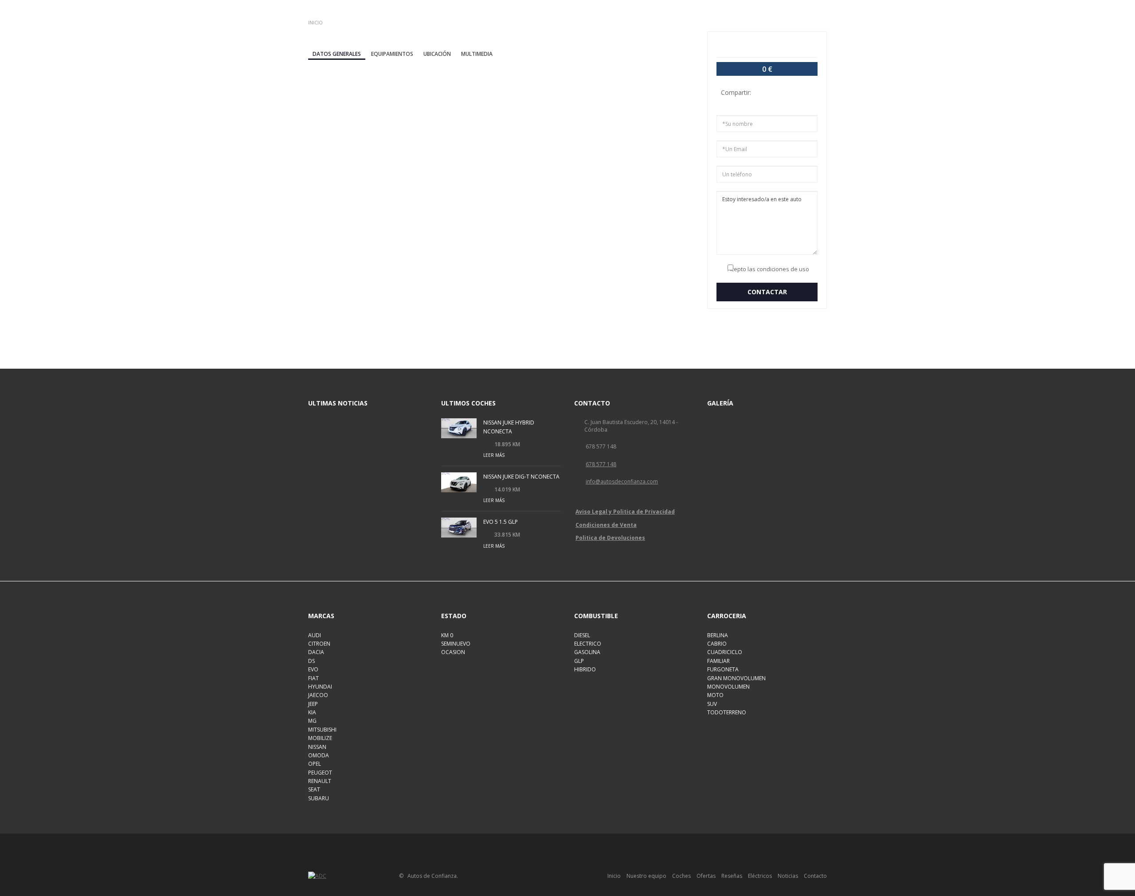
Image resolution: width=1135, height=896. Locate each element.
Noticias (788, 876)
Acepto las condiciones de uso (768, 269)
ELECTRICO (587, 643)
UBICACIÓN (437, 54)
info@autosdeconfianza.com (622, 481)
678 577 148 (601, 446)
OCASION (453, 652)
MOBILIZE (320, 738)
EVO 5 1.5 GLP (500, 522)
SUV (712, 704)
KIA (312, 712)
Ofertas (706, 876)
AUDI (314, 635)
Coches (681, 876)
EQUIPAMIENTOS (392, 54)
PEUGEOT (320, 772)
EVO (313, 669)
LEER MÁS (494, 455)
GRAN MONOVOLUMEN (736, 678)
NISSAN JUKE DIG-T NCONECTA (521, 476)
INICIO (315, 22)
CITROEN (319, 643)
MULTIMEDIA (477, 54)
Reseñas (731, 876)
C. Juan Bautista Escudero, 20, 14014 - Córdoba (631, 425)
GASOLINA (587, 652)
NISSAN (317, 747)
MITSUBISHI (322, 729)
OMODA (318, 755)
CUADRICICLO (724, 652)
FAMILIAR (718, 661)
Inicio (614, 876)
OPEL (314, 763)
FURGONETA (723, 669)
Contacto (815, 876)
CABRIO (717, 643)
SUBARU (318, 798)
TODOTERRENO (726, 712)
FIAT (313, 678)
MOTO (715, 695)
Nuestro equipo (646, 876)
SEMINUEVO (455, 643)
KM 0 (447, 635)
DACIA (316, 652)
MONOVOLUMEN (728, 686)
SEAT (314, 789)
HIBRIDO (585, 669)
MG (312, 721)
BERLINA (717, 635)
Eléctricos (760, 876)
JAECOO (318, 695)
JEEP (313, 704)
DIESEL (582, 635)
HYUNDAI (320, 686)
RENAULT (319, 781)
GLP (579, 661)
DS (311, 661)
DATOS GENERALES (337, 54)
